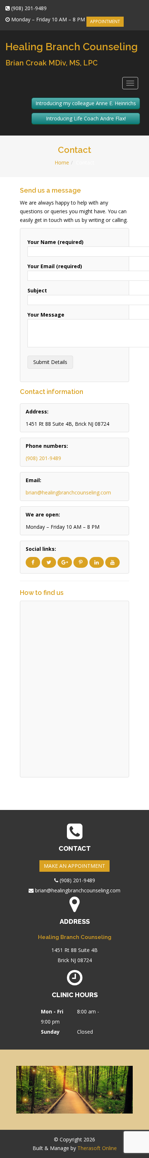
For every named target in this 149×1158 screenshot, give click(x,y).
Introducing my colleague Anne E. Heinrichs (85, 103)
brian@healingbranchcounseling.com (68, 492)
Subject (37, 290)
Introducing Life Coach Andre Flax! (86, 118)
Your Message (45, 314)
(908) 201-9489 (43, 458)
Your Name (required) (55, 242)
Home (62, 162)
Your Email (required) (54, 266)
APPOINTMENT (105, 21)
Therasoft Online (97, 1148)
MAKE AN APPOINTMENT (74, 865)
